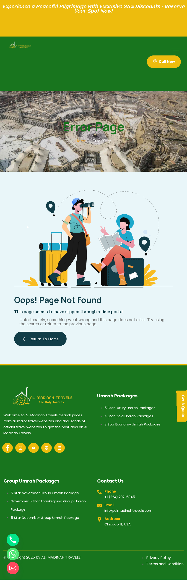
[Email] (13, 568)
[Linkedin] (59, 448)
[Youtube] (33, 448)
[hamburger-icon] (176, 52)
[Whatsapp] (13, 554)
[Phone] (13, 540)
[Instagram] (20, 448)
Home (80, 141)
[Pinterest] (46, 448)
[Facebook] (7, 448)
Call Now (167, 61)
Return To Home (44, 339)
